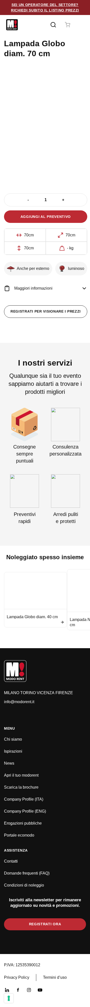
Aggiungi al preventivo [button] (45, 217)
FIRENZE (64, 693)
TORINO (28, 693)
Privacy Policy (16, 977)
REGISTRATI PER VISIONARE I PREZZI (45, 311)
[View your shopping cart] (68, 25)
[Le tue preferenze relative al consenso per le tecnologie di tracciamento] (9, 998)
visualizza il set (61, 166)
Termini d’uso (55, 977)
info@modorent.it (19, 702)
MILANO (11, 693)
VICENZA (45, 693)
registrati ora (45, 924)
